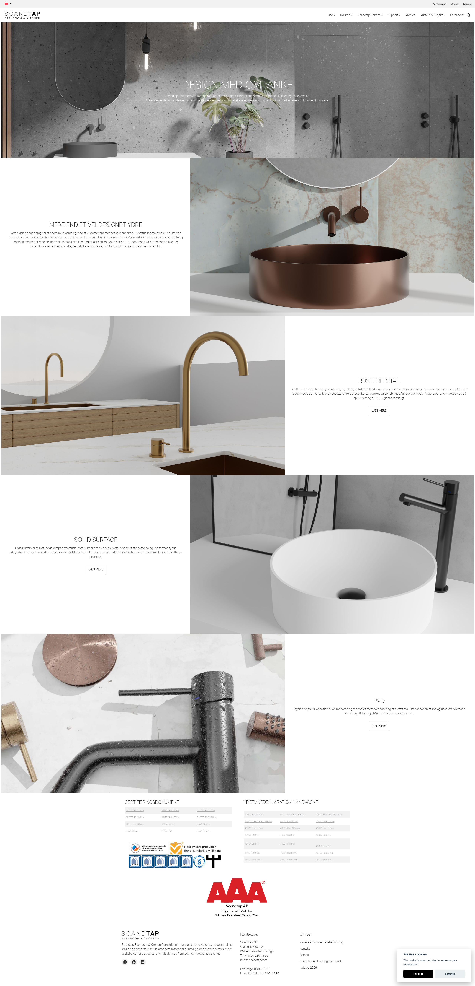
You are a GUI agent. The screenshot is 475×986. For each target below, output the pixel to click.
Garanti (304, 955)
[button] (8, 4)
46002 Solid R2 (287, 834)
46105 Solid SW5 (288, 859)
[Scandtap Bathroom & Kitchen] (21, 15)
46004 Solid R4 (252, 843)
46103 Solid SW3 (324, 853)
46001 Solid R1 (252, 834)
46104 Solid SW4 (253, 859)
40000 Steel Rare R (254, 814)
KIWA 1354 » (167, 824)
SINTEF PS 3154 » (135, 810)
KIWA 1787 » (203, 830)
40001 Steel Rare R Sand (292, 814)
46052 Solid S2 (323, 846)
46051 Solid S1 (287, 843)
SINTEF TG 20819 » (206, 817)
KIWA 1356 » (132, 830)
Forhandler (457, 15)
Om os (454, 4)
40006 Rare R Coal (254, 828)
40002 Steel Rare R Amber (329, 814)
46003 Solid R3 (323, 834)
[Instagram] (125, 962)
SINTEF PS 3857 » (135, 824)
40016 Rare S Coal (325, 828)
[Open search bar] (468, 15)
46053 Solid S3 (252, 853)
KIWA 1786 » (167, 830)
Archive (410, 15)
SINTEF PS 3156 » (170, 810)
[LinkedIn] (142, 962)
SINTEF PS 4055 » (170, 817)
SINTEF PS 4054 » (135, 817)
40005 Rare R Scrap (325, 821)
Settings (450, 973)
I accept (418, 973)
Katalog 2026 (308, 967)
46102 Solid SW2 (288, 853)
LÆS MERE (379, 410)
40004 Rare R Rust (289, 821)
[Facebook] (133, 962)
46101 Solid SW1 (324, 859)
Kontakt (467, 4)
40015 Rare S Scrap (290, 828)
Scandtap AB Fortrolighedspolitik (321, 961)
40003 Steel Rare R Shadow (258, 821)
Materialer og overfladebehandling (321, 942)
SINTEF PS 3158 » (206, 810)
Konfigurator (439, 4)
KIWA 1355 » (203, 824)
